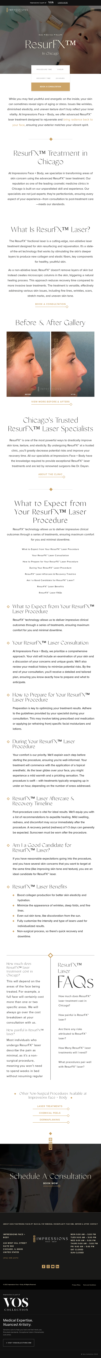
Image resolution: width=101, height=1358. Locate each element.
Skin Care (49, 35)
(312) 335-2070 (10, 1258)
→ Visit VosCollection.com (18, 1343)
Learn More (63, 2)
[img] (51, 2)
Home (41, 35)
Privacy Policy (76, 1285)
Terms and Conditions (89, 1285)
